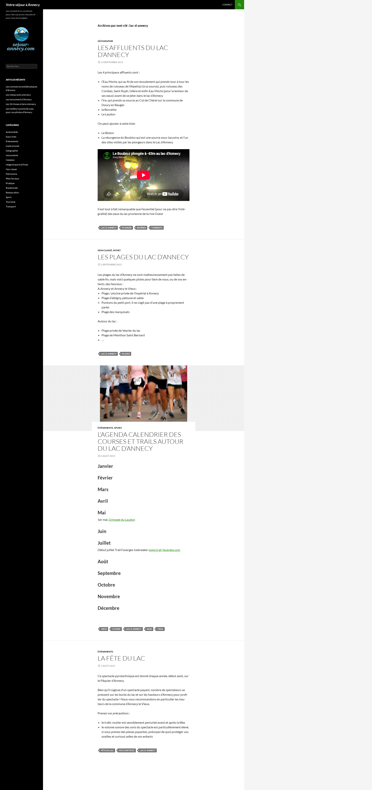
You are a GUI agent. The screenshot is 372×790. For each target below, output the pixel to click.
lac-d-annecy (108, 227)
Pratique (10, 183)
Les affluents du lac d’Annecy (133, 51)
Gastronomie (12, 146)
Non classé (105, 250)
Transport (11, 206)
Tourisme (10, 201)
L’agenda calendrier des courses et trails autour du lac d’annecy (140, 441)
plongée (127, 227)
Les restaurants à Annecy (18, 94)
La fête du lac (121, 658)
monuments (12, 155)
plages (126, 353)
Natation (10, 159)
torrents (156, 227)
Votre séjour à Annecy (23, 5)
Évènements (105, 427)
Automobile (12, 132)
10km (104, 629)
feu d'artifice (126, 750)
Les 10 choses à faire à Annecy (21, 104)
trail (160, 629)
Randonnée (12, 187)
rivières (141, 227)
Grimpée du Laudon (122, 519)
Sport (117, 250)
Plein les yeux (12, 178)
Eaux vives (11, 136)
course (116, 629)
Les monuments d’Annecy (19, 99)
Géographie (105, 41)
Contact (227, 4)
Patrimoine (11, 173)
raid (149, 629)
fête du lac (107, 750)
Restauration (12, 192)
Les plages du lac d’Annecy (143, 257)
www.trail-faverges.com (164, 550)
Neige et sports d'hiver (17, 164)
